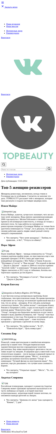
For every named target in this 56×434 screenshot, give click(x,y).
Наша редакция (13, 24)
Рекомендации (12, 33)
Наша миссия (12, 26)
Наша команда (12, 421)
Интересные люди (14, 31)
